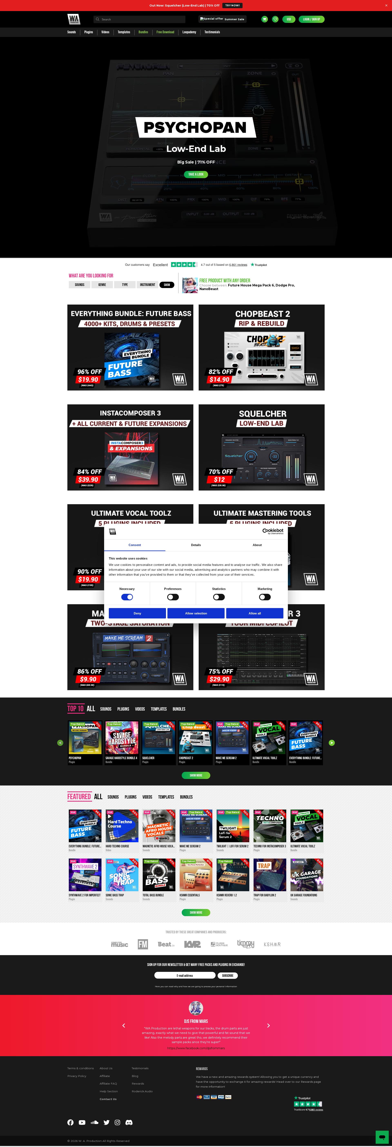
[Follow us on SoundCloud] (94, 1124)
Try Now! (232, 5)
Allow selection (196, 613)
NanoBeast (208, 289)
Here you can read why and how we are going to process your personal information (196, 986)
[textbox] (139, 19)
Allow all (255, 613)
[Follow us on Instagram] (117, 1124)
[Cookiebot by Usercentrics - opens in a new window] (265, 531)
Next (332, 743)
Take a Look (196, 174)
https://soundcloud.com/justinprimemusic (196, 1039)
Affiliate (105, 1076)
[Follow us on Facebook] (70, 1124)
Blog (135, 1076)
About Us (106, 1068)
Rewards (138, 1083)
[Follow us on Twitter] (107, 1124)
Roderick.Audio (142, 1091)
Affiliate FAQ (108, 1083)
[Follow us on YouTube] (82, 1124)
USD (289, 19)
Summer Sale (234, 19)
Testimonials (140, 1068)
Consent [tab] (135, 545)
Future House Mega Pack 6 (251, 285)
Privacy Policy (76, 1076)
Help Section (109, 1091)
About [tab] (257, 545)
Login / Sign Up (311, 19)
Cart (264, 19)
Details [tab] (196, 545)
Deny (137, 613)
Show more (196, 775)
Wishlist (275, 19)
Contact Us (108, 1099)
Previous (60, 743)
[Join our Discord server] (129, 1124)
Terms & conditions (80, 1068)
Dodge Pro (285, 285)
